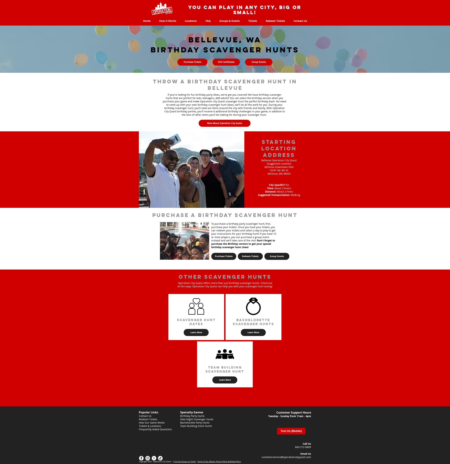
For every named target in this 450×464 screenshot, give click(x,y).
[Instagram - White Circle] (147, 458)
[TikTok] (160, 458)
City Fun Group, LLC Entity (185, 461)
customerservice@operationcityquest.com (286, 457)
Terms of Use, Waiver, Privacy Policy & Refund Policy (219, 461)
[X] (154, 458)
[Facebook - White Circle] (141, 458)
